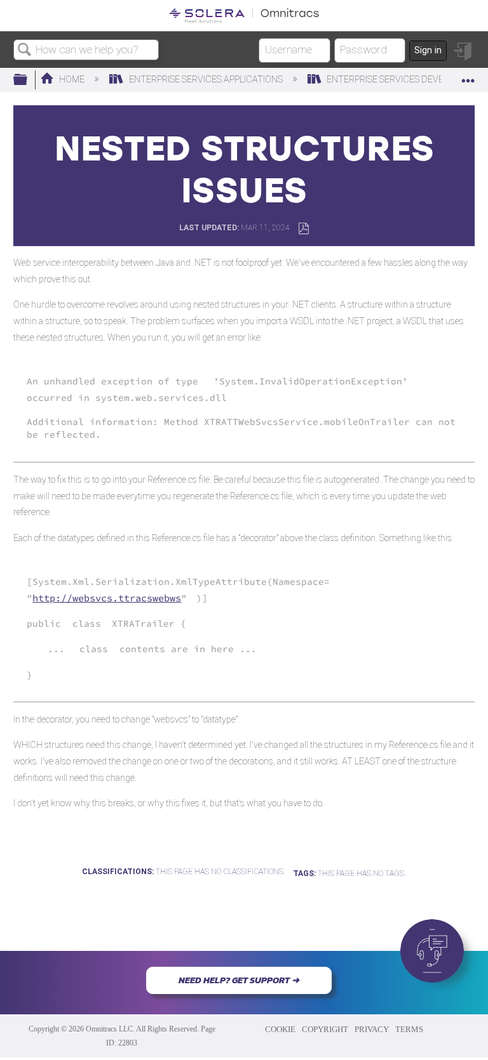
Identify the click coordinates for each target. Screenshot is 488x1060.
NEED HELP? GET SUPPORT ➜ (239, 980)
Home (71, 79)
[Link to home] (244, 15)
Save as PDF (303, 229)
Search (24, 50)
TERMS (409, 1029)
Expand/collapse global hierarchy (28, 80)
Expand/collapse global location (468, 76)
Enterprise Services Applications (205, 79)
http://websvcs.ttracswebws (106, 598)
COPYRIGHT (325, 1029)
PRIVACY (372, 1029)
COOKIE (280, 1029)
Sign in (428, 50)
